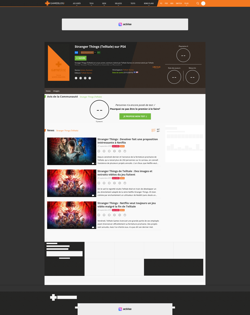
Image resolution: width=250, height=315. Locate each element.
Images (56, 91)
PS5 (166, 3)
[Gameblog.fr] (55, 3)
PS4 (76, 52)
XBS (171, 3)
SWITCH (179, 3)
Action (82, 70)
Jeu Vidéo (77, 3)
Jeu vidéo (116, 146)
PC (161, 3)
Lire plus (156, 67)
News (48, 91)
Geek (104, 3)
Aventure (89, 70)
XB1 (98, 52)
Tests (133, 3)
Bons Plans (149, 3)
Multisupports (87, 52)
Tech (91, 3)
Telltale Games (86, 73)
